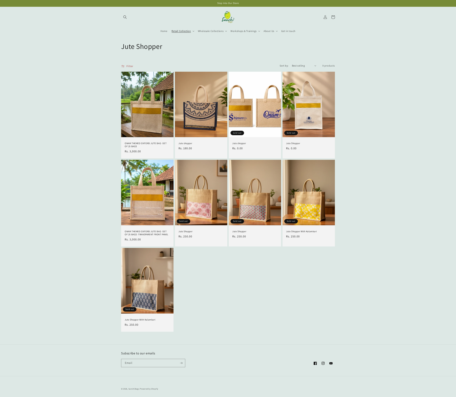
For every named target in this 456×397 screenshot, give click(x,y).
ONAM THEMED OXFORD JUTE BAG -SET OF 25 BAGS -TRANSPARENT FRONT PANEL (146, 233)
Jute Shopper (293, 143)
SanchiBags (133, 389)
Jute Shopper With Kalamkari (301, 231)
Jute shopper (185, 143)
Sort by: (284, 65)
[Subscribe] (181, 363)
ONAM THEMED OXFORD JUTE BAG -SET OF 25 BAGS (146, 145)
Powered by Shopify (149, 389)
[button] (125, 17)
